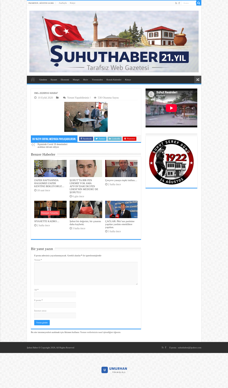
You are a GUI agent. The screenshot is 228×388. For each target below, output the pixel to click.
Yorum (38, 260)
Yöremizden (97, 79)
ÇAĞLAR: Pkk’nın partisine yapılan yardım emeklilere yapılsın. (120, 224)
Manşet (76, 79)
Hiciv (85, 79)
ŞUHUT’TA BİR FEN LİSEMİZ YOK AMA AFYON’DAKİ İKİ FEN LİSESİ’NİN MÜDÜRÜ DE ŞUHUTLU (84, 186)
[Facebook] (179, 3)
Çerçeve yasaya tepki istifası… (121, 180)
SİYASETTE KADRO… (46, 221)
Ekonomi (65, 79)
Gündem (43, 79)
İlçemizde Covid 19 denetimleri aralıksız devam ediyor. (52, 144)
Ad (36, 289)
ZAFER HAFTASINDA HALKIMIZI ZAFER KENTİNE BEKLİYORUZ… (49, 183)
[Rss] (176, 3)
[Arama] (198, 3)
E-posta (38, 300)
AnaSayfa (63, 3)
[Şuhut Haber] (114, 41)
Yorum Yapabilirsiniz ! (79, 97)
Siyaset (54, 79)
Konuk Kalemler (113, 79)
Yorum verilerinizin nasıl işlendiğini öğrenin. (100, 332)
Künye (72, 3)
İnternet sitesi (40, 310)
